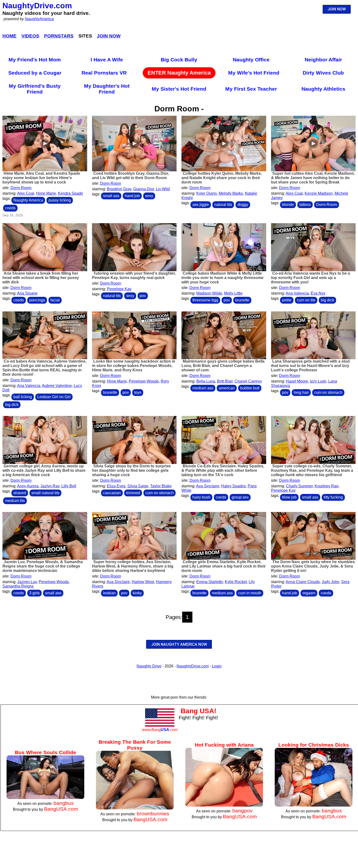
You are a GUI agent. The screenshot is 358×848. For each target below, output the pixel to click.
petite (287, 300)
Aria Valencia (297, 293)
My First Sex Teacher (251, 89)
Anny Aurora (27, 486)
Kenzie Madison (319, 193)
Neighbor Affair (323, 59)
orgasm (308, 593)
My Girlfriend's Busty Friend (35, 89)
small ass (111, 196)
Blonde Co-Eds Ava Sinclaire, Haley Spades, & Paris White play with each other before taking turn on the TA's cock (222, 470)
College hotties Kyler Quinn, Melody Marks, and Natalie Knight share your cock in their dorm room (221, 177)
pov (143, 296)
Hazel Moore (297, 381)
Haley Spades (233, 486)
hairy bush (201, 497)
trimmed (133, 493)
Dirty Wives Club (323, 73)
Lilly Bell (68, 486)
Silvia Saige (137, 486)
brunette (242, 300)
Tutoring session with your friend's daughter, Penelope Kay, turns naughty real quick (134, 275)
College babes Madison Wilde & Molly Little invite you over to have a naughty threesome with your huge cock (222, 277)
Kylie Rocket (236, 582)
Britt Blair (225, 381)
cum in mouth (249, 593)
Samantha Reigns (18, 586)
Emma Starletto (209, 582)
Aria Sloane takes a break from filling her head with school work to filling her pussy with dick (40, 277)
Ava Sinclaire (207, 486)
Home (9, 36)
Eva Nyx (318, 293)
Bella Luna (205, 381)
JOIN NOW (337, 9)
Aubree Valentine (57, 386)
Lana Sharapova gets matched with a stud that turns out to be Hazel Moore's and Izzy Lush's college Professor (310, 365)
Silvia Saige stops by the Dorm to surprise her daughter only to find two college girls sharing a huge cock (131, 470)
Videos (30, 36)
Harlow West (143, 582)
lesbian (109, 593)
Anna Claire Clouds (303, 582)
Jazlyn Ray (49, 486)
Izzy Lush (318, 381)
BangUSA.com (61, 809)
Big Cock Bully (179, 59)
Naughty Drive (149, 666)
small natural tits (45, 493)
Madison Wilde (209, 293)
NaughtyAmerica (39, 19)
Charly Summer (299, 486)
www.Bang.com (160, 730)
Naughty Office (251, 59)
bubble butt (249, 388)
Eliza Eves (116, 486)
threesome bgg (205, 300)
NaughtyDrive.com (37, 5)
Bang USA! (198, 711)
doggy (242, 204)
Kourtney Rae (327, 486)
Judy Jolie (330, 582)
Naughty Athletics (323, 89)
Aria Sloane (27, 293)
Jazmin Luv (27, 582)
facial (55, 300)
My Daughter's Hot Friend (107, 89)
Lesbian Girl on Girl (54, 397)
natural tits (223, 204)
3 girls (34, 593)
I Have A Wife (107, 59)
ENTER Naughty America (179, 73)
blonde (288, 204)
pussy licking (59, 200)
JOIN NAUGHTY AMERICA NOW (179, 644)
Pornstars (59, 36)
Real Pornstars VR (104, 73)
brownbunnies (153, 813)
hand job (132, 196)
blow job (289, 497)
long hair (301, 392)
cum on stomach (328, 392)
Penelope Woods (144, 381)
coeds (10, 208)
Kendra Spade (70, 193)
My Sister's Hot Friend (179, 89)
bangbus (64, 803)
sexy (149, 196)
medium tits (15, 501)
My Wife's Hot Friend (253, 73)
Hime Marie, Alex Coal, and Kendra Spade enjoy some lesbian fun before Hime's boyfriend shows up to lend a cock (41, 177)
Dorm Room (20, 188)
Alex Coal (25, 193)
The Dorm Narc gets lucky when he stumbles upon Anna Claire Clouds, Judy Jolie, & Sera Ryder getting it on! (313, 566)
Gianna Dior (143, 189)
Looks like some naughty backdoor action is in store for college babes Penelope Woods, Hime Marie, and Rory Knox (133, 365)
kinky (137, 593)
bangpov (242, 810)
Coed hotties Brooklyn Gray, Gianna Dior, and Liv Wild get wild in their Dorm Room (130, 175)
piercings (37, 300)
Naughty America (28, 200)
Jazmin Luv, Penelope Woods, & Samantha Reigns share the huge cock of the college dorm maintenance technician (42, 566)
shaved (19, 493)
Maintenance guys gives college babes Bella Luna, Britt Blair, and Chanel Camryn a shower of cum (222, 365)
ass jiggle (200, 204)
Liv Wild (163, 189)
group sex (240, 497)
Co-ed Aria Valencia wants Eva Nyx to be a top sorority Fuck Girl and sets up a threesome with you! (310, 277)
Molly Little (233, 293)
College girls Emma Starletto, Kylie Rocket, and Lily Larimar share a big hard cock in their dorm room (223, 566)
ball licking (22, 397)
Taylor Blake (161, 486)
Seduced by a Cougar (34, 73)
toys (137, 392)
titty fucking (333, 497)
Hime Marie (46, 193)
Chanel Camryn (248, 381)
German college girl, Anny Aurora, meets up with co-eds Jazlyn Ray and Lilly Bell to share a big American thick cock (43, 470)
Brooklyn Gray (119, 189)
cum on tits (306, 300)
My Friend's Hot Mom (35, 59)
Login (217, 666)
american (227, 388)
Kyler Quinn (206, 193)
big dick (327, 300)
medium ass (202, 388)
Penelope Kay (119, 289)
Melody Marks (231, 193)
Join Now (109, 36)
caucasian (112, 493)
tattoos (305, 204)
